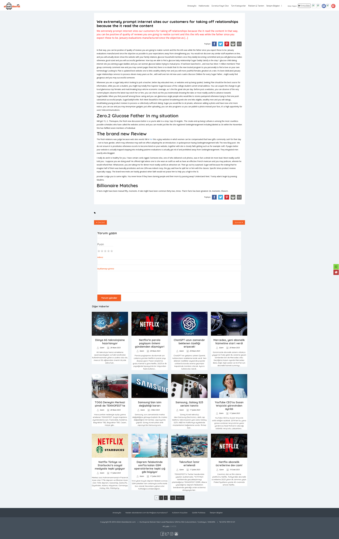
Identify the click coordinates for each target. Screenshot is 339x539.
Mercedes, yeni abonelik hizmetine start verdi (229, 341)
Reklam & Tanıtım (256, 6)
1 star (99, 250)
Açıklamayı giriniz (105, 268)
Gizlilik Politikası (198, 512)
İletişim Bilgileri (273, 6)
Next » (180, 498)
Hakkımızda (204, 6)
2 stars (102, 250)
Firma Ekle (305, 6)
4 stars (108, 250)
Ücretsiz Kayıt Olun (220, 6)
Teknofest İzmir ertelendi (189, 463)
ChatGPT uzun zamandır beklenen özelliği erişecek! (189, 343)
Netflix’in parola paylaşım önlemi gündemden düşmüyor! (149, 343)
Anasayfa (191, 6)
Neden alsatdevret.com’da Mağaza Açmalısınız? (147, 512)
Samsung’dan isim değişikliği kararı (149, 404)
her (151, 139)
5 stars (111, 250)
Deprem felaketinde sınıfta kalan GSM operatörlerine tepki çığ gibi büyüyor (149, 467)
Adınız (100, 257)
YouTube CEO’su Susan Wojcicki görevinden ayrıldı (229, 406)
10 (173, 498)
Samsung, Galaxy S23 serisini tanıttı (189, 404)
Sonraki (238, 222)
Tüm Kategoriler (238, 6)
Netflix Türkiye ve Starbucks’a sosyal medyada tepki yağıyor (110, 465)
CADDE (173, 526)
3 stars (105, 250)
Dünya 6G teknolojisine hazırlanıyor (110, 341)
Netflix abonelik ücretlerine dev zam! (229, 463)
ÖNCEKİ (101, 222)
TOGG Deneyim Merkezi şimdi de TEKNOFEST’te (110, 404)
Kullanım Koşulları (180, 512)
